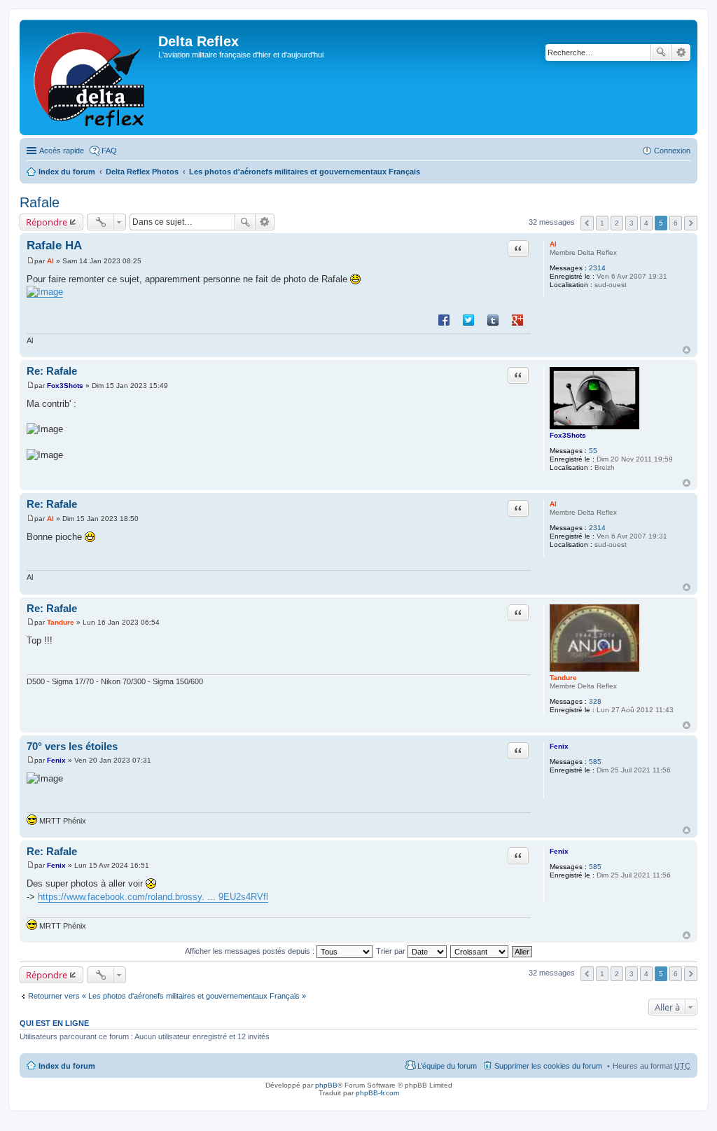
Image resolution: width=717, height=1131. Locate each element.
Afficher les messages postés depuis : (250, 951)
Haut (686, 350)
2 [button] (617, 223)
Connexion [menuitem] (672, 150)
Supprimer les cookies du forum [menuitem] (548, 1066)
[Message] (30, 261)
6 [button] (676, 223)
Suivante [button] (690, 223)
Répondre (46, 222)
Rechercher (660, 52)
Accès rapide (61, 150)
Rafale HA (54, 245)
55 (593, 451)
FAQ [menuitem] (109, 150)
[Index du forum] (90, 77)
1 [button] (602, 223)
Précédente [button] (587, 223)
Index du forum (67, 171)
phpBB (326, 1085)
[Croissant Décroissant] (480, 951)
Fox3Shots (568, 435)
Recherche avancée (680, 52)
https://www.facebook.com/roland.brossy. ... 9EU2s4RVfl (153, 896)
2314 (597, 268)
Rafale (40, 202)
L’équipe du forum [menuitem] (447, 1066)
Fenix (559, 746)
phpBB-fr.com (377, 1093)
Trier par (392, 951)
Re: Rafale (52, 371)
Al (553, 244)
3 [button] (631, 223)
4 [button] (646, 223)
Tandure (563, 677)
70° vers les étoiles (72, 746)
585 (595, 761)
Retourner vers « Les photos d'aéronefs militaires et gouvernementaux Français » (167, 996)
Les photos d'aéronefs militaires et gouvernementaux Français (304, 171)
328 (595, 701)
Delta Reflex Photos (142, 171)
